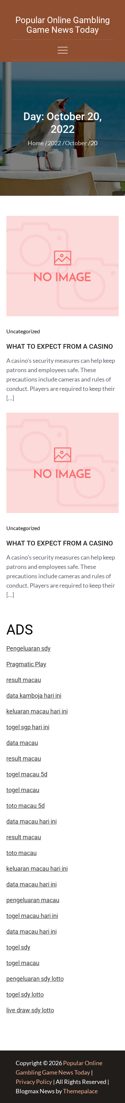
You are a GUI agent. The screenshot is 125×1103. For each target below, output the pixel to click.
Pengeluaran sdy (28, 648)
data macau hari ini (31, 931)
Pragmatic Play (26, 664)
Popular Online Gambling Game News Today (62, 25)
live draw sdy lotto (30, 1010)
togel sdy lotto (25, 994)
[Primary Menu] (63, 50)
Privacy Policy (34, 1081)
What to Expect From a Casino (59, 346)
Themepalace (80, 1091)
